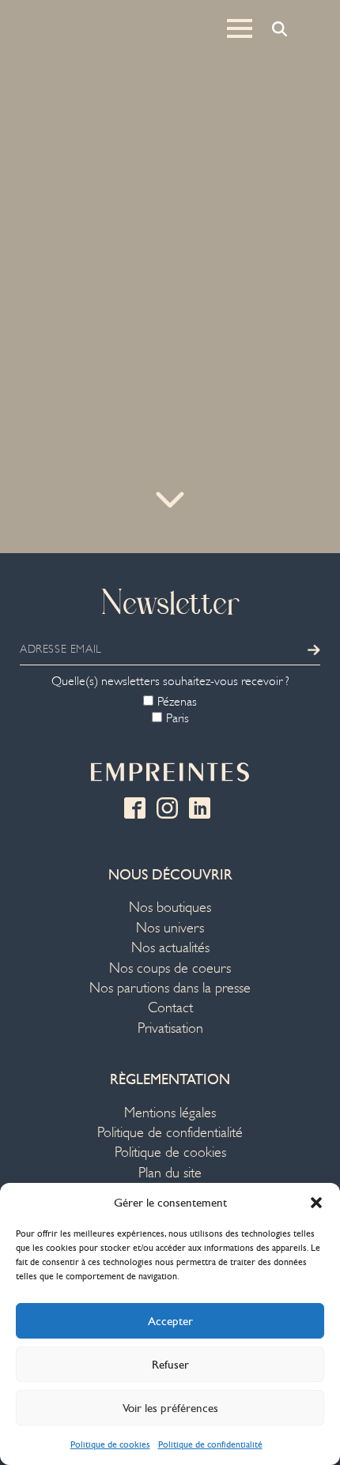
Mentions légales (170, 1113)
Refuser (170, 1365)
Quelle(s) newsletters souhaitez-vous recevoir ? (170, 681)
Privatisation (170, 1028)
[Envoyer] (314, 649)
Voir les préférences (170, 1408)
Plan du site (170, 1173)
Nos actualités (170, 948)
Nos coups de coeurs (170, 968)
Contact (170, 1008)
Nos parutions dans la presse (170, 988)
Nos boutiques (170, 907)
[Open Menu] (239, 28)
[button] (316, 1203)
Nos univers (170, 928)
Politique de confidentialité (210, 1444)
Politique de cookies (110, 1444)
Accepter (170, 1321)
